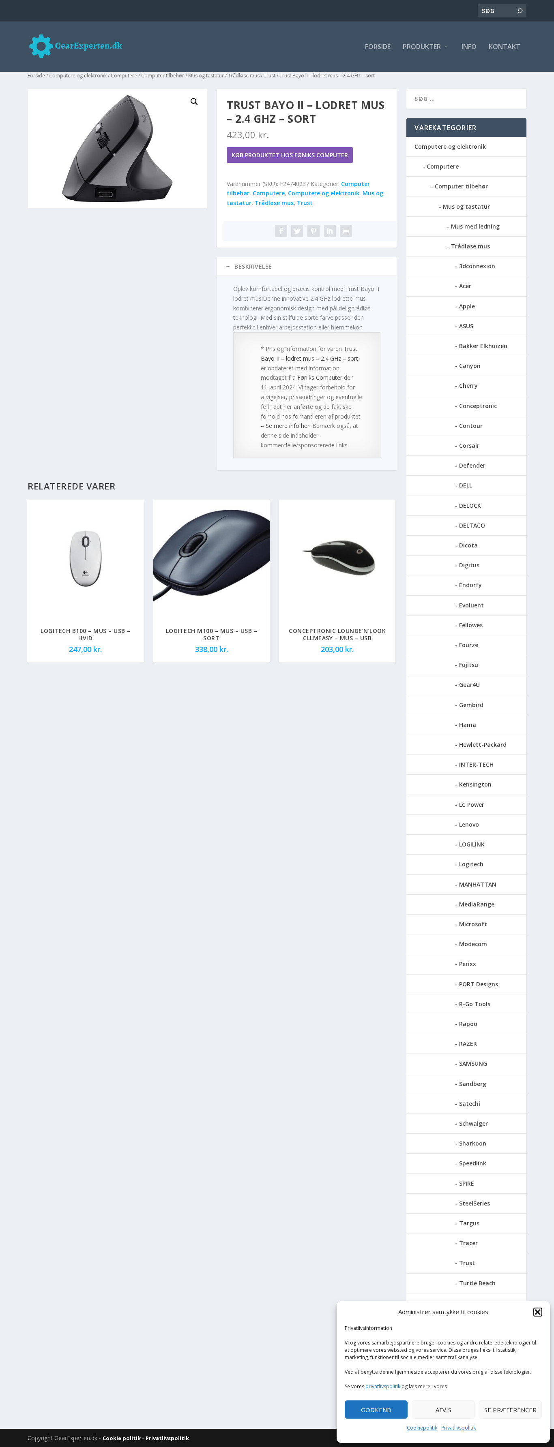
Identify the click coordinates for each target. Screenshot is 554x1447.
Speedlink (472, 1163)
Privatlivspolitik (458, 1427)
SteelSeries (474, 1203)
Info (469, 47)
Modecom (473, 944)
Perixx (467, 964)
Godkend (376, 1410)
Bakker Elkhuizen (483, 346)
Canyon (470, 366)
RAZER (468, 1043)
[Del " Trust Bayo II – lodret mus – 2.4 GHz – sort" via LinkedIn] (330, 231)
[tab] (307, 266)
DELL (465, 485)
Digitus (469, 565)
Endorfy (470, 585)
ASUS (466, 326)
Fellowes (471, 625)
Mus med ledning (475, 226)
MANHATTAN (477, 884)
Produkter (422, 47)
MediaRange (476, 904)
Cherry (468, 385)
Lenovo (469, 824)
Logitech (471, 864)
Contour (471, 426)
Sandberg (472, 1084)
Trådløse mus (244, 75)
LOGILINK (472, 844)
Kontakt (504, 47)
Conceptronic (478, 406)
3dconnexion (477, 266)
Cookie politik (122, 1438)
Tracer (468, 1243)
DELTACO (472, 525)
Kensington (475, 784)
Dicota (468, 545)
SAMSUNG (473, 1063)
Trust (269, 75)
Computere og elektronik (78, 75)
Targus (469, 1223)
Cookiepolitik (422, 1427)
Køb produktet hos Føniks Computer (290, 155)
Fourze (468, 645)
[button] (538, 1312)
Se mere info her (287, 426)
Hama (467, 725)
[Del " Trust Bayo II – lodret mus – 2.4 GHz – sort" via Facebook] (281, 231)
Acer (465, 286)
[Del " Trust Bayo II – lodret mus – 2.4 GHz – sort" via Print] (346, 231)
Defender (472, 465)
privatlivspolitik (382, 1386)
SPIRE (466, 1183)
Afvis (443, 1410)
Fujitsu (468, 665)
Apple (467, 306)
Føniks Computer (319, 377)
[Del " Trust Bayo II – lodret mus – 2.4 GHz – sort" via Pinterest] (313, 231)
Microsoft (473, 924)
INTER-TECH (476, 764)
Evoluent (471, 605)
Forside (378, 47)
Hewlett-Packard (483, 744)
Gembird (471, 705)
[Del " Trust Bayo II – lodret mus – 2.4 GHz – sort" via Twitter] (297, 231)
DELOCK (470, 505)
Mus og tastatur (206, 75)
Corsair (469, 445)
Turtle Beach (477, 1283)
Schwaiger (473, 1123)
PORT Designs (478, 984)
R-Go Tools (474, 1004)
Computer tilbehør (162, 75)
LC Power (471, 804)
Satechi (469, 1103)
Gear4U (469, 684)
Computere (124, 75)
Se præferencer (510, 1410)
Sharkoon (472, 1143)
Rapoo (468, 1024)
